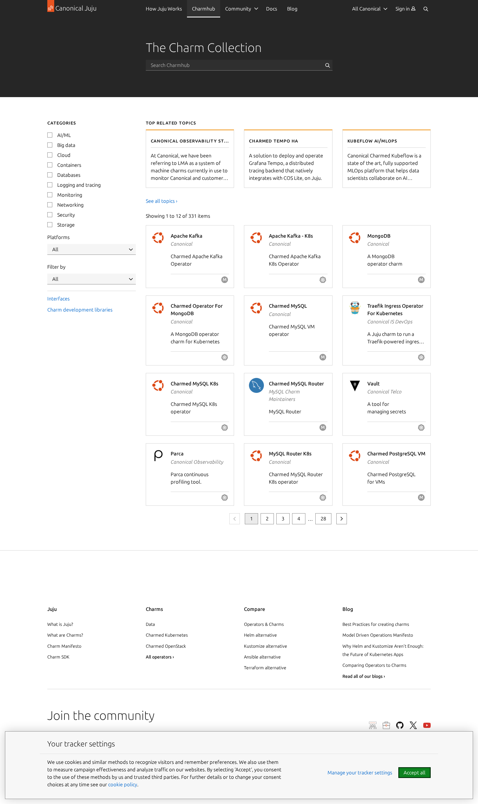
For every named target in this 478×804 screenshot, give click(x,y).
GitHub (400, 725)
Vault (373, 383)
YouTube (427, 725)
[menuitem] (406, 8)
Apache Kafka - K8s (291, 235)
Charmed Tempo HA (273, 140)
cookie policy (122, 784)
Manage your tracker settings (360, 772)
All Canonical (366, 8)
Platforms (58, 237)
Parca (177, 453)
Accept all (414, 772)
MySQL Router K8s (290, 453)
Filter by (56, 266)
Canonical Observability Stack (192, 140)
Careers (386, 725)
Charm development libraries (80, 309)
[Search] (426, 8)
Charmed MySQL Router (296, 383)
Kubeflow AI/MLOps (372, 140)
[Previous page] (234, 518)
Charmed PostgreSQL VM (396, 453)
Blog (292, 8)
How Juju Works (164, 8)
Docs (271, 8)
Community (238, 8)
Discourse (372, 725)
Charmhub (203, 8)
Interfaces (58, 298)
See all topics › (161, 201)
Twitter (413, 725)
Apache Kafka (186, 235)
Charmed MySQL (288, 305)
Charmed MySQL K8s (194, 383)
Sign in (403, 8)
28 (323, 518)
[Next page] (341, 518)
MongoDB (379, 235)
